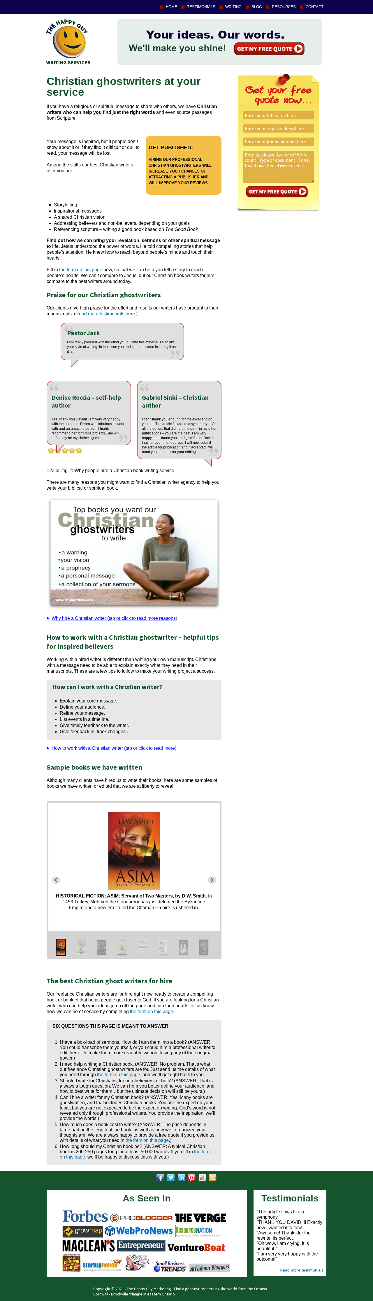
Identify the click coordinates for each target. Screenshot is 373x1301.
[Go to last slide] (56, 880)
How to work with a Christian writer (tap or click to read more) (114, 748)
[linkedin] (181, 1178)
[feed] (213, 1178)
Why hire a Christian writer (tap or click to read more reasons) (114, 618)
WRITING (233, 7)
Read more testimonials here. (105, 313)
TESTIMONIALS (201, 7)
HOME (171, 7)
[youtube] (202, 1178)
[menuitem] (61, 947)
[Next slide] (212, 880)
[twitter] (171, 1178)
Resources (284, 7)
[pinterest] (192, 1178)
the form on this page (80, 269)
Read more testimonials (301, 1270)
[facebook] (160, 1178)
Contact (314, 7)
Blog (256, 7)
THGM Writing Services (66, 42)
